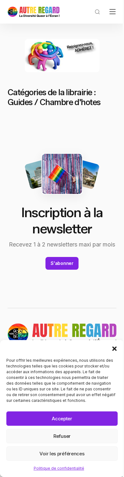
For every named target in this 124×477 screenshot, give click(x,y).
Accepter (62, 419)
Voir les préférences (61, 454)
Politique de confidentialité (59, 468)
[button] (114, 348)
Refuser (62, 436)
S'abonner (62, 263)
